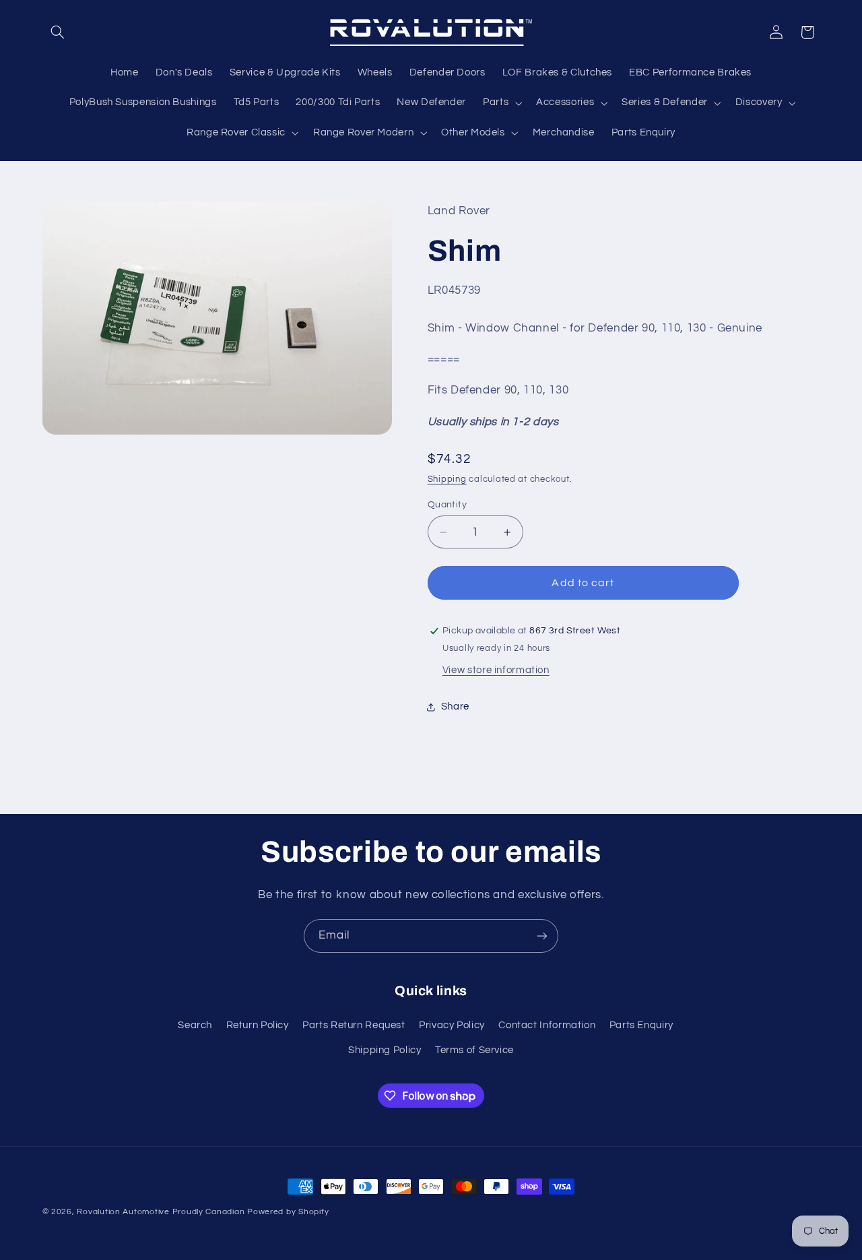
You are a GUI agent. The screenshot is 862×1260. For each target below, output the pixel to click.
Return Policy (257, 1025)
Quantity (447, 504)
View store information (496, 670)
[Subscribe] (542, 935)
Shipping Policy (384, 1050)
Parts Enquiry (641, 1025)
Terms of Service (474, 1050)
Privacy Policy (452, 1025)
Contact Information (546, 1025)
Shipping (447, 479)
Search (195, 1025)
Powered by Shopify (288, 1212)
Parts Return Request (353, 1025)
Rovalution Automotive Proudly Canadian (160, 1212)
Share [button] (455, 706)
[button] (57, 32)
